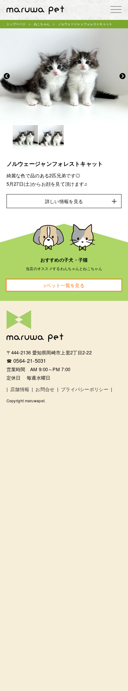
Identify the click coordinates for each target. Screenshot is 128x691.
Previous (7, 76)
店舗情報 (19, 389)
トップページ (16, 24)
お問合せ (44, 389)
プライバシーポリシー (84, 389)
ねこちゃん (42, 24)
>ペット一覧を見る (64, 285)
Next (122, 76)
